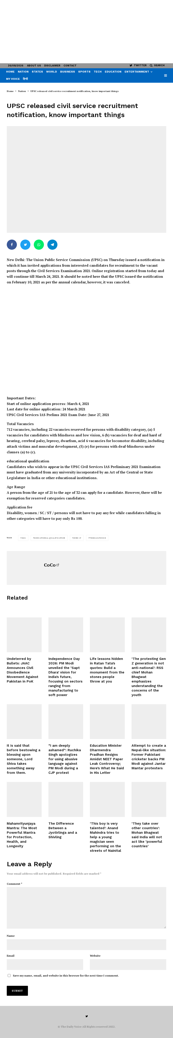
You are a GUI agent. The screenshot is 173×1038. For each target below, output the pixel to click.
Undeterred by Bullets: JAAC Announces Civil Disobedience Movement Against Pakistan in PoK (22, 670)
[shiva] (24, 799)
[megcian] (107, 799)
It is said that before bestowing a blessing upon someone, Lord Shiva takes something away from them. (23, 759)
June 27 (77, 538)
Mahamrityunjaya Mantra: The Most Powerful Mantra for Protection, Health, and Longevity (22, 834)
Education (113, 71)
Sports (84, 71)
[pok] (24, 634)
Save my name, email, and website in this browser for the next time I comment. (66, 975)
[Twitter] (86, 1016)
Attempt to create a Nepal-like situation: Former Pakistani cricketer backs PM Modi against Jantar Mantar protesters (149, 757)
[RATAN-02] (107, 634)
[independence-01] (65, 634)
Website (95, 955)
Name (11, 935)
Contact (70, 65)
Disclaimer (52, 65)
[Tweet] (25, 245)
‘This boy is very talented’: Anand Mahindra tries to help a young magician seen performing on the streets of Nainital (105, 837)
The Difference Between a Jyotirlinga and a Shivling (62, 830)
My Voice (13, 78)
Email (10, 955)
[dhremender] (107, 721)
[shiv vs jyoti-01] (65, 799)
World (51, 71)
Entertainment (137, 71)
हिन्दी (25, 78)
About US (34, 65)
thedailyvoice (98, 538)
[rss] (149, 799)
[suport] (149, 721)
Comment (14, 883)
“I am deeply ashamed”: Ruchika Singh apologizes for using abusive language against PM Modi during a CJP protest (64, 759)
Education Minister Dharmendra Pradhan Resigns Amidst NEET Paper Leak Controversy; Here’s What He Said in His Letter (107, 759)
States (37, 71)
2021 (24, 538)
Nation (23, 71)
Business (67, 71)
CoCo (50, 565)
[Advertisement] (86, 31)
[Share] (12, 245)
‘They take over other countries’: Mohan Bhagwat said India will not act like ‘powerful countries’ (147, 834)
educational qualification (49, 538)
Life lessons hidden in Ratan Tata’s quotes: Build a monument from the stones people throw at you (107, 670)
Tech (98, 71)
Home (10, 71)
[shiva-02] (24, 721)
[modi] (65, 721)
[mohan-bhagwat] (149, 634)
